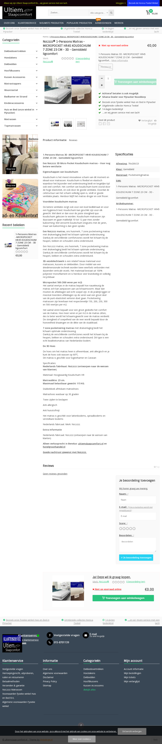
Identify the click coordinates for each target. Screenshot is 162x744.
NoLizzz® (48, 61)
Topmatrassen (12, 125)
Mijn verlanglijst (132, 681)
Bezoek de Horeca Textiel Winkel (143, 3)
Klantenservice (27, 23)
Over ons (9, 23)
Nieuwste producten (51, 23)
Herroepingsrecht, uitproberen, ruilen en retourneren (18, 675)
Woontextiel (11, 90)
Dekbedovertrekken (15, 51)
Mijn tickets (130, 677)
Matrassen (10, 119)
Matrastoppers (12, 83)
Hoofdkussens (12, 70)
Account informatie (133, 669)
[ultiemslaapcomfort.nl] (22, 12)
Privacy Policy (50, 681)
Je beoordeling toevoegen (137, 557)
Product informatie (55, 140)
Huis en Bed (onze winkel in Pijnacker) (19, 111)
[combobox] (99, 13)
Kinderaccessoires (14, 103)
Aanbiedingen (103, 23)
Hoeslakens (10, 57)
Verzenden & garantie (13, 685)
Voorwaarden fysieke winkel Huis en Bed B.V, (19, 695)
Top (158, 467)
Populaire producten (79, 23)
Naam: (123, 493)
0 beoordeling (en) (135, 581)
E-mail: (136, 508)
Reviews (73, 140)
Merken (118, 23)
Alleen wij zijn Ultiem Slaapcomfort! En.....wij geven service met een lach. (36, 3)
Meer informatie (119, 60)
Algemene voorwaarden (55, 673)
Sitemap (47, 685)
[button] (152, 12)
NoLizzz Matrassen (12, 689)
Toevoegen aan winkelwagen (136, 81)
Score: (123, 523)
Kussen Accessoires (14, 77)
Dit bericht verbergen (132, 731)
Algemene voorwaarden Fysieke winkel (18, 704)
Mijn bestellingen (132, 673)
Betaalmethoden (11, 681)
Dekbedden (10, 64)
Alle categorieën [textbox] (98, 12)
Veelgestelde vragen (12, 669)
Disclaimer (48, 677)
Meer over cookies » (82, 739)
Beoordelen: (126, 535)
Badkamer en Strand (15, 96)
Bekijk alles (89, 689)
